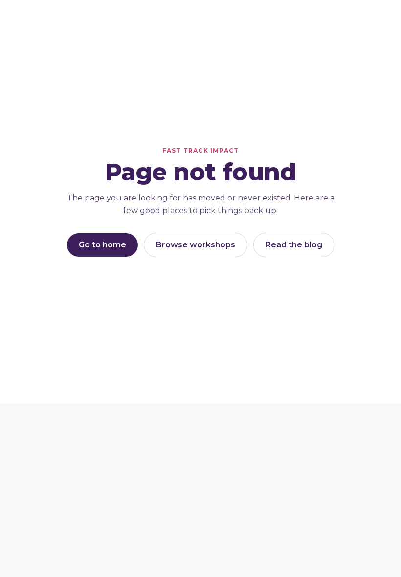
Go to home (102, 244)
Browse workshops (195, 244)
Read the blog (294, 244)
